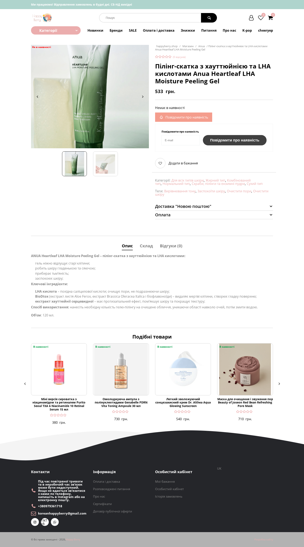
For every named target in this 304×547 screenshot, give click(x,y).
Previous (37, 96)
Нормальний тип (176, 183)
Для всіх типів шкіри (187, 180)
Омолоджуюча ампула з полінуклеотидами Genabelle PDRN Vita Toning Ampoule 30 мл (121, 402)
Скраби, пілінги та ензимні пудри (218, 183)
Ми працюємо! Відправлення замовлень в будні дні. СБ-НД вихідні (81, 4)
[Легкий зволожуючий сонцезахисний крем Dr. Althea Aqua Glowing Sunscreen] (183, 369)
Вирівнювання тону (180, 191)
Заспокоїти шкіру (211, 191)
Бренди (116, 30)
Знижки (188, 30)
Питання (209, 30)
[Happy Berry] (42, 17)
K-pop (247, 30)
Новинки (95, 30)
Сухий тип (255, 183)
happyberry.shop (167, 46)
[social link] (35, 522)
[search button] (209, 18)
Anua (201, 46)
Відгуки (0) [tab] (171, 246)
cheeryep (265, 30)
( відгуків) (179, 57)
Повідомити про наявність (234, 140)
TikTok (44, 522)
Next (143, 96)
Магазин (188, 46)
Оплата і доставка (159, 30)
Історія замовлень (168, 496)
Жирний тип (215, 180)
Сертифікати (102, 504)
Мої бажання (165, 481)
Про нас (229, 30)
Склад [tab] (146, 246)
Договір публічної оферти (112, 511)
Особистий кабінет (169, 489)
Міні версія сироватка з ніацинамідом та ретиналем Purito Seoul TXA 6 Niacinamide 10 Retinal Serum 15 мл (58, 404)
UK (219, 468)
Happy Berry (73, 539)
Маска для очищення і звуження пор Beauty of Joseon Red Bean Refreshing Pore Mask (245, 402)
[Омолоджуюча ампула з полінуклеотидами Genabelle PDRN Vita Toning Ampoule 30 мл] (121, 369)
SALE (133, 30)
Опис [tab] (127, 246)
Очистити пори (239, 191)
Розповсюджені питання (111, 489)
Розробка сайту (263, 539)
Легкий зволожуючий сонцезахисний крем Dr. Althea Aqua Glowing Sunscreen (183, 402)
